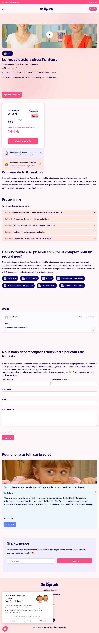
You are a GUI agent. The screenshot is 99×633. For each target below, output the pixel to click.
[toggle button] (3, 9)
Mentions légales (50, 590)
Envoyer (8, 438)
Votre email (6, 389)
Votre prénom (7, 379)
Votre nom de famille (58, 379)
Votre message (8, 409)
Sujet (4, 399)
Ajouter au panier (12, 94)
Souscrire (74, 561)
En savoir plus (93, 2)
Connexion (93, 9)
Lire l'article (10, 524)
